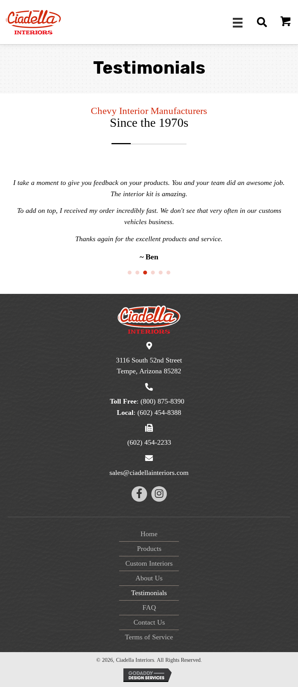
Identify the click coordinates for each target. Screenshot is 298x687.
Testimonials (149, 593)
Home (149, 534)
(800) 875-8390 (162, 401)
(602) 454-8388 (159, 412)
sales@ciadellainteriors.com (149, 472)
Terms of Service (149, 637)
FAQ (149, 607)
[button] (286, 22)
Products (149, 548)
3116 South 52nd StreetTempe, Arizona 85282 (149, 365)
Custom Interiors (149, 563)
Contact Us (149, 622)
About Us (149, 578)
